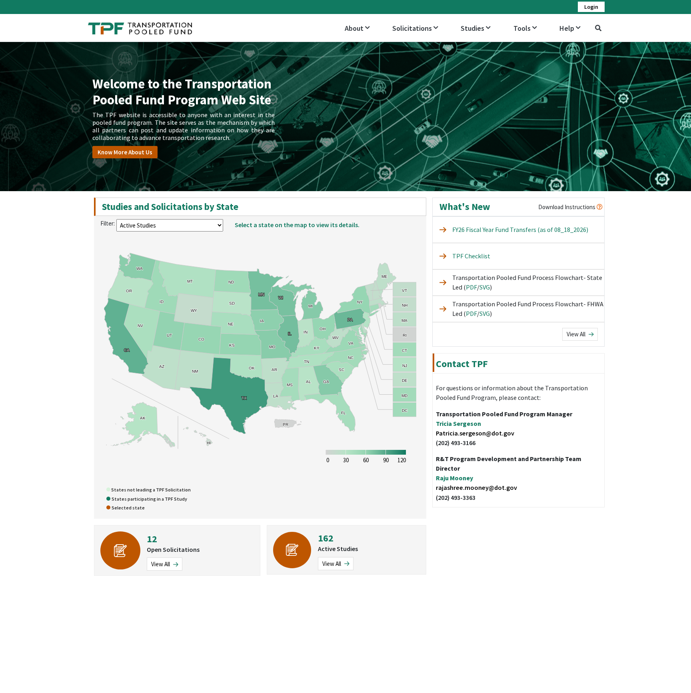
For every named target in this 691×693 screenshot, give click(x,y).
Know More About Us (125, 152)
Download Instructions (567, 207)
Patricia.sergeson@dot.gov (475, 433)
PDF (471, 287)
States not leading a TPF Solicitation (150, 490)
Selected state (128, 508)
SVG (484, 287)
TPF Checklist (471, 256)
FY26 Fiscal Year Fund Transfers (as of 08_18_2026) (520, 230)
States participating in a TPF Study (149, 499)
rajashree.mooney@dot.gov (476, 487)
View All (577, 334)
